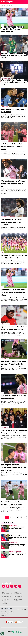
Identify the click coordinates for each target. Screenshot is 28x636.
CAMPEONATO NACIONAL (18, 596)
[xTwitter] (11, 586)
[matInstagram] (7, 586)
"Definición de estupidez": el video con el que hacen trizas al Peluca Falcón (13, 292)
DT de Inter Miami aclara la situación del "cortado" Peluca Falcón (12, 29)
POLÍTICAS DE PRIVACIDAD (6, 596)
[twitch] (19, 586)
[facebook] (3, 586)
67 (17, 517)
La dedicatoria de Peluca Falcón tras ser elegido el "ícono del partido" (12, 146)
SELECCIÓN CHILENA (17, 590)
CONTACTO (4, 600)
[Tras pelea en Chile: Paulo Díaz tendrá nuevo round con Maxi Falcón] (14, 45)
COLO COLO (16, 592)
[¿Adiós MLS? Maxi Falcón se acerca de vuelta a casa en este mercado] (14, 71)
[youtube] (15, 586)
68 (21, 517)
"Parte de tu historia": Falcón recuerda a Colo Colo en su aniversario (11, 222)
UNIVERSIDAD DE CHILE (18, 593)
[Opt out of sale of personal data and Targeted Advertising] (2, 633)
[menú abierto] (1, 2)
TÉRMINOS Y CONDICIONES (7, 593)
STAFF (3, 592)
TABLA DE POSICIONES (18, 599)
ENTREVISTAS (4, 603)
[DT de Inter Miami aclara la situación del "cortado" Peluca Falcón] (14, 18)
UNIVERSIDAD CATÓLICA (18, 595)
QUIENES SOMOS (5, 590)
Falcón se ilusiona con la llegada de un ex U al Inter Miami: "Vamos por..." (14, 183)
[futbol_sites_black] (22, 609)
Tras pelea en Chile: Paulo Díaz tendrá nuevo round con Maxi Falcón (13, 56)
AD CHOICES (4, 602)
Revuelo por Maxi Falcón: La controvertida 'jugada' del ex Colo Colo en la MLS (13, 467)
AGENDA (3, 595)
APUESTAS (16, 600)
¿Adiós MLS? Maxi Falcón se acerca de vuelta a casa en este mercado (13, 82)
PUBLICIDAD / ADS (5, 599)
